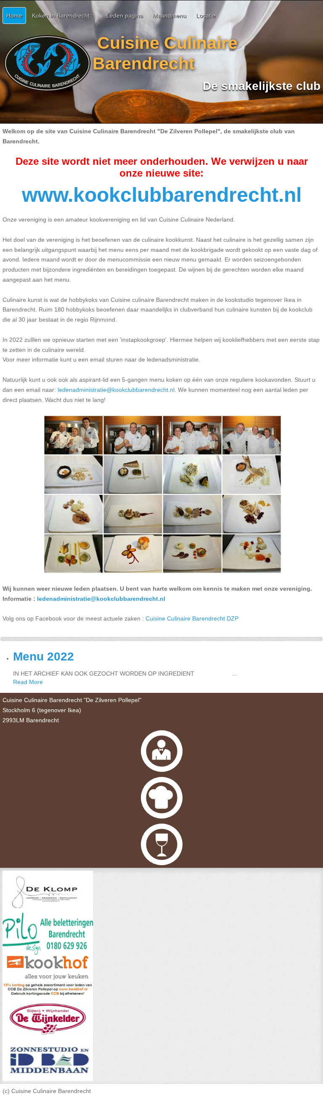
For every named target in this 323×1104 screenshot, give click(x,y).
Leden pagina (124, 15)
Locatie (205, 15)
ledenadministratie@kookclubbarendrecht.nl (101, 598)
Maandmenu (169, 15)
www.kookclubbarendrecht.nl (162, 195)
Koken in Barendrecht (61, 15)
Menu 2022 (43, 656)
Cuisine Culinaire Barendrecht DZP (192, 618)
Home (14, 15)
